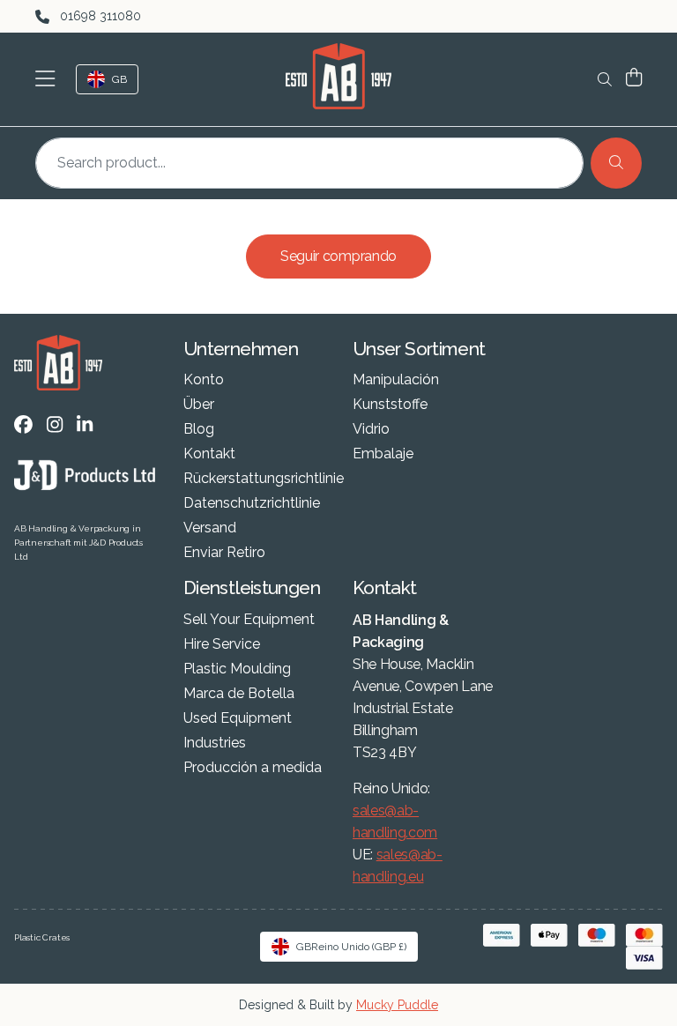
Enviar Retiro (224, 553)
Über (198, 405)
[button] (48, 79)
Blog (198, 429)
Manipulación (396, 380)
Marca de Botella (238, 694)
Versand (209, 528)
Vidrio (371, 429)
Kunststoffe (390, 405)
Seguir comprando (338, 256)
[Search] (616, 163)
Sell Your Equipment (249, 620)
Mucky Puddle (397, 1005)
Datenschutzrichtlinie (251, 503)
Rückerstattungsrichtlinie (263, 479)
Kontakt (209, 454)
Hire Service (221, 644)
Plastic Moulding (237, 669)
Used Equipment (237, 718)
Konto (203, 380)
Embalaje (383, 454)
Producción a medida (252, 768)
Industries (214, 743)
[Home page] (338, 76)
